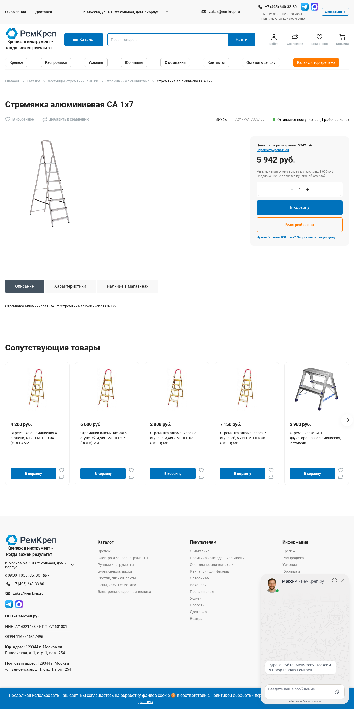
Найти (241, 39)
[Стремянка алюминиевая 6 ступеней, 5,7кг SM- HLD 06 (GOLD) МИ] (246, 389)
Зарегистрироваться (273, 150)
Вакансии (198, 585)
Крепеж (16, 62)
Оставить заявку (260, 62)
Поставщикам (202, 591)
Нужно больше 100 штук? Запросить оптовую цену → (298, 237)
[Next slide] (347, 420)
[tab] (24, 286)
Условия (96, 62)
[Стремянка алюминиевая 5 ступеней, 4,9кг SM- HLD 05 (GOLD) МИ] (107, 389)
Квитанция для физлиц (209, 571)
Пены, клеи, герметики (117, 585)
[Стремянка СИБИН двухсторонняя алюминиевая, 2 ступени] (316, 389)
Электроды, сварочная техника (124, 591)
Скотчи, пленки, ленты (117, 578)
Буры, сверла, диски (115, 571)
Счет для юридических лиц (213, 565)
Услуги (196, 598)
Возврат (197, 618)
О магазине (199, 551)
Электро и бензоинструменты (123, 558)
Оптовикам (199, 578)
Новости (197, 605)
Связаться (333, 12)
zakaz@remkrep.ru (224, 12)
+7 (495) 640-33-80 (281, 7)
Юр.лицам (134, 62)
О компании (15, 12)
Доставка (43, 12)
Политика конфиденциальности (217, 558)
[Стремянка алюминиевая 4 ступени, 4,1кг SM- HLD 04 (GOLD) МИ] (37, 389)
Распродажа (56, 62)
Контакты (216, 62)
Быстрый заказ (299, 224)
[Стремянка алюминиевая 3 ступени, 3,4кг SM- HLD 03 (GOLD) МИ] (177, 389)
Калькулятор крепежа (316, 62)
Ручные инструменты (116, 565)
